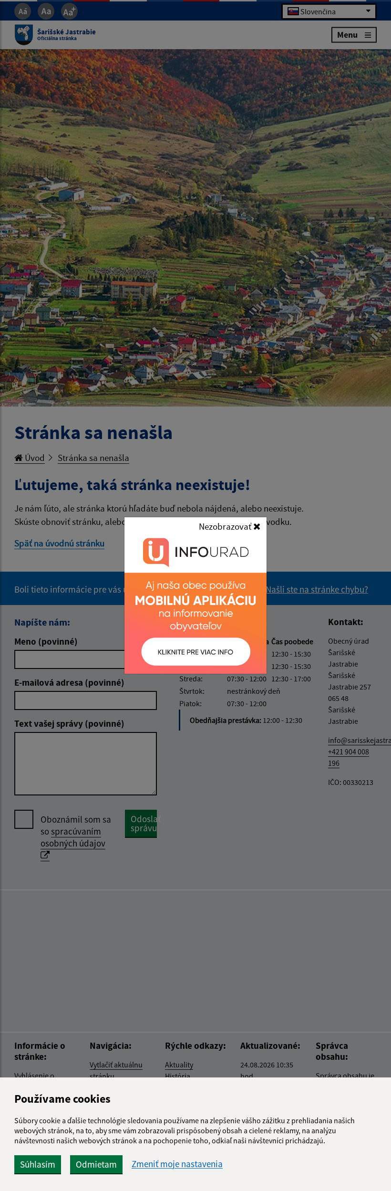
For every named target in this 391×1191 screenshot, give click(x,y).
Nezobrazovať (226, 526)
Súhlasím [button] (37, 1164)
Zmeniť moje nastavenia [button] (177, 1164)
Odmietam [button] (96, 1164)
